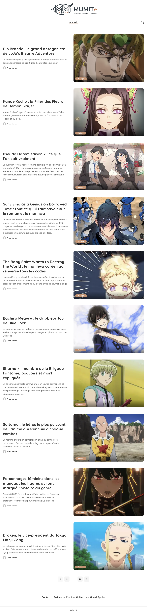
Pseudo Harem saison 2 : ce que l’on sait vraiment (32, 156)
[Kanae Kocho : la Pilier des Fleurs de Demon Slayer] (109, 112)
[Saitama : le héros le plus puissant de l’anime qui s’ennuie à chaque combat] (109, 438)
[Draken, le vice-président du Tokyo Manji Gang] (109, 546)
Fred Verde (12, 68)
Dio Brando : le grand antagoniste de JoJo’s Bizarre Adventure (34, 51)
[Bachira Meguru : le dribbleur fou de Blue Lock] (109, 329)
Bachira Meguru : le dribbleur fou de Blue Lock (33, 320)
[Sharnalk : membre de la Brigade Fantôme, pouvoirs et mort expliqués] (109, 383)
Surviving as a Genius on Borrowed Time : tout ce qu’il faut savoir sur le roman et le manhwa (35, 209)
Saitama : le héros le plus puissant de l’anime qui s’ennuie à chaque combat (34, 429)
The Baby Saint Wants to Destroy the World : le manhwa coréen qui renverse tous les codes (33, 266)
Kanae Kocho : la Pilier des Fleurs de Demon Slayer (33, 103)
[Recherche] (142, 22)
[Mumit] (73, 9)
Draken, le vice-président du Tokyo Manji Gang (34, 537)
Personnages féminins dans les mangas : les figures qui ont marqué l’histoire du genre (31, 483)
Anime (81, 133)
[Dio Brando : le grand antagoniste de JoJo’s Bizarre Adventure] (109, 58)
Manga (81, 79)
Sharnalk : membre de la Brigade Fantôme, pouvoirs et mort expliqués (33, 373)
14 (80, 579)
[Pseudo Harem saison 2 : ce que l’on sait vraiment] (109, 166)
